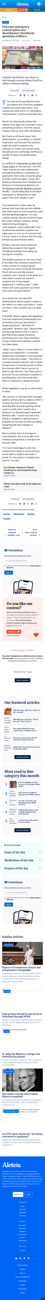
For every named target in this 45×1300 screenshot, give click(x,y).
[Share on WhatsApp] (36, 95)
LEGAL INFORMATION (22, 1277)
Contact (22, 1285)
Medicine (31, 514)
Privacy (22, 1293)
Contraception (18, 514)
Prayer (6, 1031)
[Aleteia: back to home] (22, 4)
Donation (22, 1238)
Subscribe (8, 10)
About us (22, 1273)
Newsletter (22, 1225)
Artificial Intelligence (11, 1111)
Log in (30, 672)
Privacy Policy (22, 1289)
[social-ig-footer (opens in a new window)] (29, 1258)
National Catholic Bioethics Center (23, 188)
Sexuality (6, 519)
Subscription (22, 1234)
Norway (7, 991)
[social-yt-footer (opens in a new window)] (16, 1258)
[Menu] (8, 4)
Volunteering (8, 945)
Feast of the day (14, 852)
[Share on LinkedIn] (24, 95)
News (4, 17)
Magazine (22, 1231)
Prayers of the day (16, 868)
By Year (22, 1250)
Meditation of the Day (19, 860)
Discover (23, 1216)
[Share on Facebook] (20, 95)
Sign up (8, 572)
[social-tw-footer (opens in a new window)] (25, 1258)
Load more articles (22, 757)
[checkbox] (5, 566)
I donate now (12, 632)
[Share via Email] (32, 95)
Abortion (6, 514)
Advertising (22, 1241)
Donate (21, 10)
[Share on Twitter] (28, 95)
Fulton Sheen (8, 1071)
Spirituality (22, 1212)
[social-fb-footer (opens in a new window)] (20, 1258)
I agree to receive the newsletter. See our (24, 566)
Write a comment (22, 680)
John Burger (26, 40)
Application (22, 1228)
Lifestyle (22, 1209)
